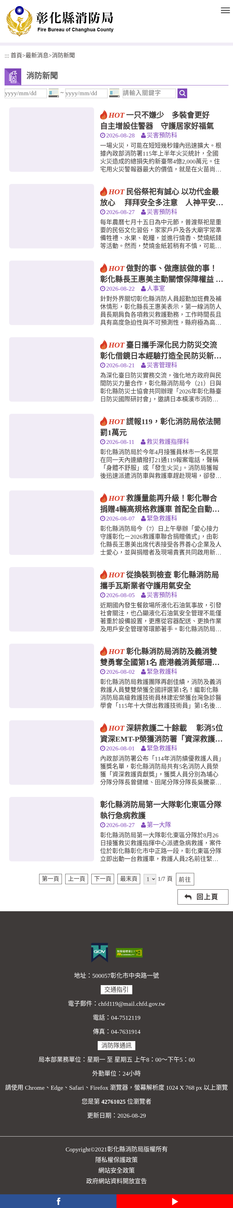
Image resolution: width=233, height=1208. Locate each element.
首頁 (16, 55)
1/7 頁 (165, 879)
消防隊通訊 (116, 1045)
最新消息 (37, 55)
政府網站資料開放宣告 (116, 1181)
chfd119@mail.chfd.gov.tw (131, 1003)
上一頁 (76, 879)
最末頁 (128, 879)
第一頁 (50, 879)
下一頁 (102, 879)
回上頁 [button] (207, 897)
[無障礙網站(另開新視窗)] (129, 952)
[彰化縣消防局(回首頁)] (59, 21)
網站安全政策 (116, 1170)
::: (7, 55)
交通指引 (116, 989)
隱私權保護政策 (116, 1160)
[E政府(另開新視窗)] (99, 953)
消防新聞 (63, 55)
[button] (225, 11)
